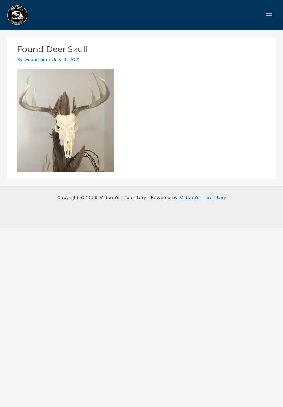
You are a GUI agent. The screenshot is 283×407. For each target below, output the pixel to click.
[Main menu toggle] (269, 15)
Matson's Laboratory (202, 197)
